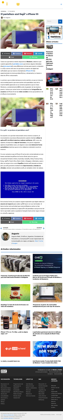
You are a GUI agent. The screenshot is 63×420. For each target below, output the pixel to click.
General (3, 11)
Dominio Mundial (43, 386)
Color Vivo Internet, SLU (8, 415)
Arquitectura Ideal (5, 389)
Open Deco (4, 386)
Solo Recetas (29, 384)
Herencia (53, 403)
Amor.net (28, 389)
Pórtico (3, 403)
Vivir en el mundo (30, 395)
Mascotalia (41, 393)
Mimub (2, 401)
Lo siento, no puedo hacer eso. (10, 361)
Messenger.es (17, 386)
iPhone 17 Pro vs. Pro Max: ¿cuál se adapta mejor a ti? (52, 110)
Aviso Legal (58, 414)
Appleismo (16, 388)
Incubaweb (16, 389)
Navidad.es (42, 388)
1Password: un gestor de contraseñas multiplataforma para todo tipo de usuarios (46, 305)
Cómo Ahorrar (42, 395)
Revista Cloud (17, 395)
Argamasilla (54, 391)
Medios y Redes (57, 370)
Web (36, 241)
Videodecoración (5, 391)
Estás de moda (30, 386)
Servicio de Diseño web (55, 372)
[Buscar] (60, 22)
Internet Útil (16, 397)
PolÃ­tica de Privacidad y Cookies (47, 414)
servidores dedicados (8, 418)
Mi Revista (41, 399)
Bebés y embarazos (31, 388)
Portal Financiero (43, 397)
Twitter (41, 241)
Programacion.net (18, 384)
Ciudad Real (54, 395)
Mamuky (28, 391)
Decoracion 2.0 (5, 384)
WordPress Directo (18, 391)
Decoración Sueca (6, 388)
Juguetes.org (42, 389)
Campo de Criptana (56, 393)
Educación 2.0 (42, 384)
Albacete (53, 385)
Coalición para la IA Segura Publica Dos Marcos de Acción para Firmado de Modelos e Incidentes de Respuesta (47, 277)
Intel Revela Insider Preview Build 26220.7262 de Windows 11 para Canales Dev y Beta (47, 362)
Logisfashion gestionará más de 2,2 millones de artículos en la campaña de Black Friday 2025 (47, 333)
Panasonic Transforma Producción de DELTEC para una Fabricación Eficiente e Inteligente (15, 276)
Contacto (50, 374)
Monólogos (41, 391)
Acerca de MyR (58, 374)
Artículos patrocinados (41, 372)
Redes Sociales (17, 393)
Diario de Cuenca (55, 397)
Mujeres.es (29, 393)
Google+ (15, 243)
